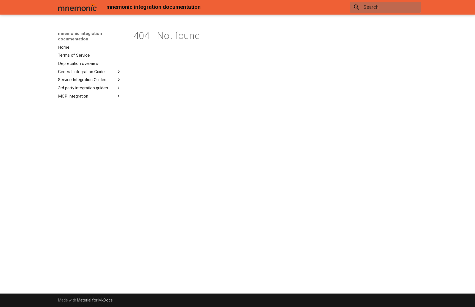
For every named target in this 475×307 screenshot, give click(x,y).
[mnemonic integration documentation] (77, 7)
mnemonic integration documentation (80, 36)
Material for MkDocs (95, 300)
